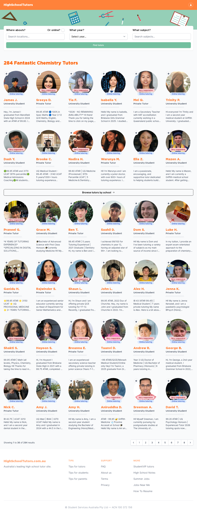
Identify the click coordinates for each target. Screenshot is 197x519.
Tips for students (78, 472)
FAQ (103, 466)
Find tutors (98, 45)
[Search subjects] (190, 36)
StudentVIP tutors (143, 466)
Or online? (53, 30)
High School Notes (144, 472)
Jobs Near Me (141, 484)
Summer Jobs (141, 478)
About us (106, 472)
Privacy (105, 484)
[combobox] (35, 36)
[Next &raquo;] (190, 443)
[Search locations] (63, 36)
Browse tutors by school (96, 192)
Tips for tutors (76, 466)
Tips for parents (77, 478)
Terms (104, 478)
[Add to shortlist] (6, 73)
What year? (76, 30)
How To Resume (142, 491)
